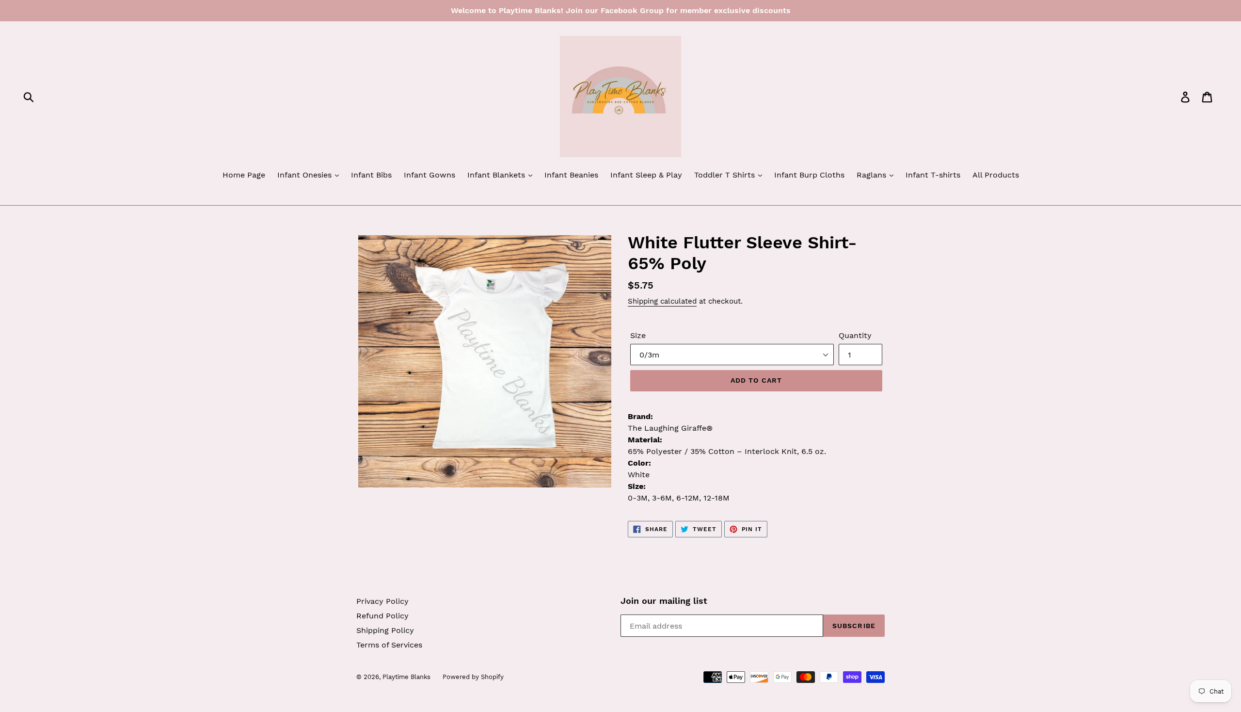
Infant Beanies (571, 174)
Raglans (873, 174)
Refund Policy (382, 615)
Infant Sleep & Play (646, 174)
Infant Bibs (371, 174)
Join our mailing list (663, 601)
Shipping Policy (385, 630)
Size (638, 335)
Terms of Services (389, 644)
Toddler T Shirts (725, 174)
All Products (995, 174)
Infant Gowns (429, 174)
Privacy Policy (382, 601)
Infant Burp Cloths (809, 174)
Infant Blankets (497, 174)
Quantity (855, 335)
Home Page (244, 174)
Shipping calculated (662, 301)
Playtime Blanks (406, 676)
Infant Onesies (305, 174)
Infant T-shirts (933, 174)
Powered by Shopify (473, 676)
